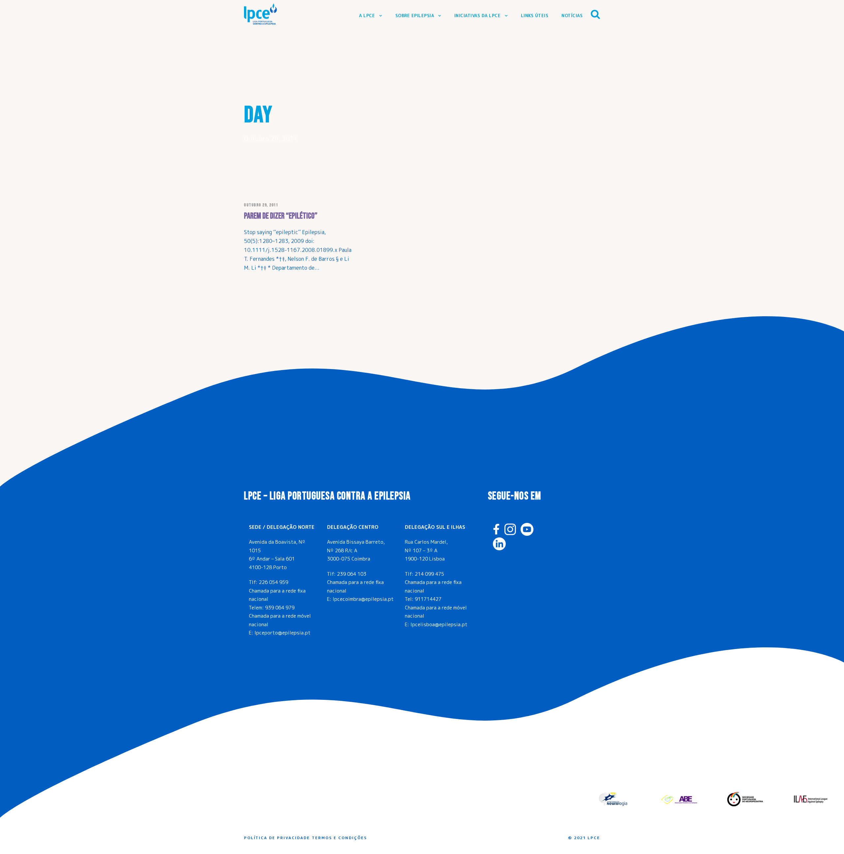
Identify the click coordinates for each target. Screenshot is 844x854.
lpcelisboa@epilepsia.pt (438, 624)
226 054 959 (273, 582)
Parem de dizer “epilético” (280, 216)
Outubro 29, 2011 (261, 205)
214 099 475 (429, 573)
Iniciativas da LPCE (477, 15)
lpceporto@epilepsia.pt (283, 632)
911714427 (428, 599)
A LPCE (367, 15)
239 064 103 (351, 573)
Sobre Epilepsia (414, 15)
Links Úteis (535, 15)
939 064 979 (279, 607)
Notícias (572, 15)
